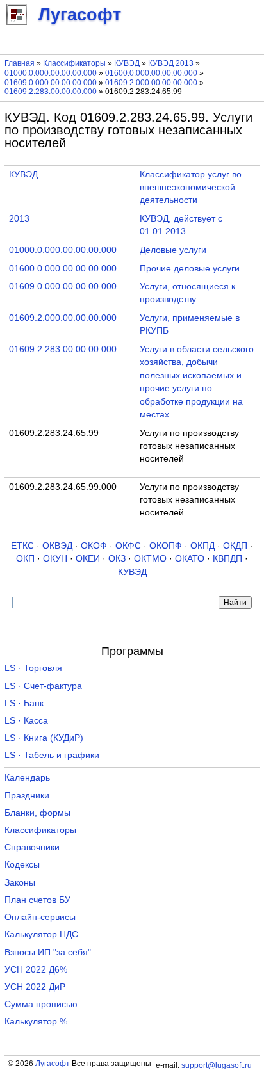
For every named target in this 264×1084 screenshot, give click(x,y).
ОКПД (202, 546)
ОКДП (235, 546)
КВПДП (227, 558)
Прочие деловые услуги (190, 268)
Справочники (32, 847)
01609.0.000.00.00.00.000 (50, 82)
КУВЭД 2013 (171, 63)
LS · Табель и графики (51, 755)
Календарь (27, 777)
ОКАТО (189, 558)
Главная (19, 63)
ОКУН (55, 558)
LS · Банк (24, 703)
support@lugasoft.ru (216, 1065)
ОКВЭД (57, 546)
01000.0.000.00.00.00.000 (50, 73)
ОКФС (128, 546)
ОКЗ (117, 558)
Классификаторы (74, 63)
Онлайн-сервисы (40, 917)
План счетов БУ (37, 900)
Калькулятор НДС (41, 934)
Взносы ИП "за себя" (47, 952)
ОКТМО (150, 558)
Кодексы (22, 865)
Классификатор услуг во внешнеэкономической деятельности (191, 188)
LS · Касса (26, 720)
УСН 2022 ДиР (34, 987)
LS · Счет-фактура (43, 686)
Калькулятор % (35, 1021)
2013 (19, 218)
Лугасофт (52, 1063)
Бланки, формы (37, 813)
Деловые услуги (173, 250)
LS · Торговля (33, 668)
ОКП (25, 558)
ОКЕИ (88, 558)
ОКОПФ (165, 546)
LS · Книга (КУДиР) (43, 738)
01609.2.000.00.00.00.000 (151, 82)
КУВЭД (127, 63)
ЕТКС (22, 546)
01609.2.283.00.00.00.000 (50, 91)
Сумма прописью (41, 1004)
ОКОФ (94, 546)
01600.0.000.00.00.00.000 (151, 73)
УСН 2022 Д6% (35, 970)
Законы (19, 882)
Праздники (26, 795)
